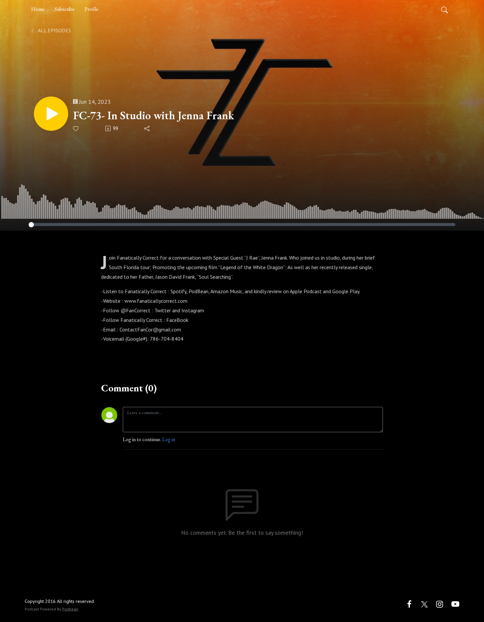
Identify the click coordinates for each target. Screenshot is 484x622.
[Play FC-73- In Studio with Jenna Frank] (51, 114)
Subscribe (64, 9)
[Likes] (76, 128)
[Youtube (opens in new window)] (455, 603)
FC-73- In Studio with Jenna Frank (153, 115)
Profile (91, 9)
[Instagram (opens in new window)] (440, 603)
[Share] (147, 128)
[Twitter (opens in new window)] (424, 603)
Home (37, 9)
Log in (168, 439)
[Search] (444, 9)
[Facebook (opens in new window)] (409, 603)
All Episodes (54, 30)
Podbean (70, 609)
